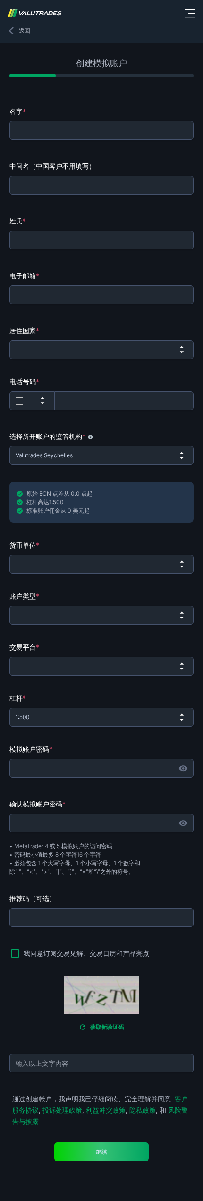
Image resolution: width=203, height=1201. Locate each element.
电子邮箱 (24, 276)
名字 (17, 111)
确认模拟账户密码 (37, 804)
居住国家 (24, 330)
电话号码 (24, 381)
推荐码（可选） (32, 898)
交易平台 (24, 647)
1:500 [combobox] (22, 717)
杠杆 (17, 698)
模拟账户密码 (30, 749)
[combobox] (101, 350)
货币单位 (24, 545)
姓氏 (17, 221)
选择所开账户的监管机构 (47, 436)
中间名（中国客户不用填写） (52, 166)
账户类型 (24, 596)
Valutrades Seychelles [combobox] (44, 455)
